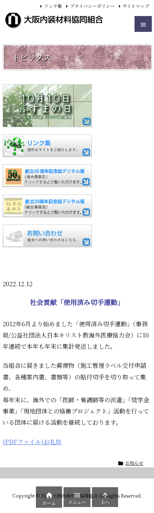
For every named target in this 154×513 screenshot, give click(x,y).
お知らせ (134, 462)
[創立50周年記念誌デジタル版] (47, 176)
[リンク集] (47, 146)
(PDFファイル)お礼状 (32, 441)
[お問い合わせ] (47, 236)
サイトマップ (136, 6)
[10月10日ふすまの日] (47, 106)
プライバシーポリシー (92, 6)
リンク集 (53, 6)
